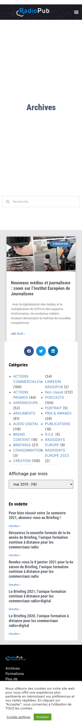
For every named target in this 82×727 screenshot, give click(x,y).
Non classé (54, 392)
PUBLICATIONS (57, 424)
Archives (12, 668)
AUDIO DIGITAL (26, 424)
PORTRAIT (53, 408)
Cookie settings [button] (18, 717)
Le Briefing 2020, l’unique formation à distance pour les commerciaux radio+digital (39, 621)
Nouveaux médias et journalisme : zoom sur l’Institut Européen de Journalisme (40, 288)
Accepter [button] (42, 717)
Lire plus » (18, 333)
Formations (14, 673)
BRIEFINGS (22, 445)
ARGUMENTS (24, 413)
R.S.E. (49, 434)
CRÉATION (22, 460)
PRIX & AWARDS (58, 413)
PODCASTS (54, 397)
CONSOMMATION (27, 450)
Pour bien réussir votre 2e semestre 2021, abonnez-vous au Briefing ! (37, 515)
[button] (76, 12)
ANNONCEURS (25, 402)
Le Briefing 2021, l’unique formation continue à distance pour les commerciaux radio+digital (37, 596)
